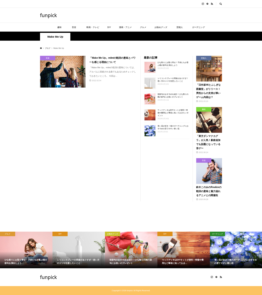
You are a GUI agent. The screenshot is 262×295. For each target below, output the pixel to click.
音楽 (76, 27)
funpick (48, 15)
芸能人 (180, 27)
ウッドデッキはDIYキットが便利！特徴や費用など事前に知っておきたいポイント (173, 112)
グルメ (143, 27)
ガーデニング (198, 27)
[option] (58, 250)
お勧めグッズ (161, 27)
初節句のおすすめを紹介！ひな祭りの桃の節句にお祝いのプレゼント (173, 95)
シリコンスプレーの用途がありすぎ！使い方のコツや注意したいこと (173, 79)
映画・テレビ (92, 27)
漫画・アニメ (125, 27)
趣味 (59, 27)
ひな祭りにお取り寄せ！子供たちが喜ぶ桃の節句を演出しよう (173, 63)
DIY (109, 27)
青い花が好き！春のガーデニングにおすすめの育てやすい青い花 (173, 127)
